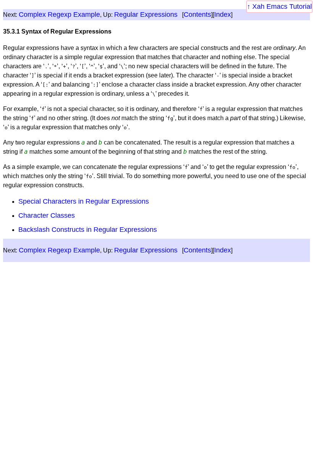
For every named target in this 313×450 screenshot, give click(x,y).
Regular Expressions (145, 14)
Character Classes (46, 215)
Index (222, 14)
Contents (197, 14)
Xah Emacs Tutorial (282, 6)
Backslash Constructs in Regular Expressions (87, 229)
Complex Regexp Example (59, 14)
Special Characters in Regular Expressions (83, 201)
